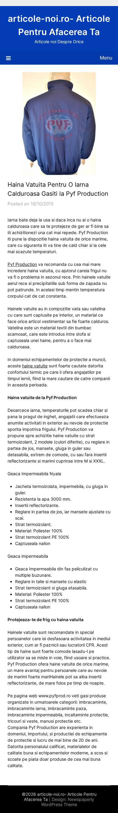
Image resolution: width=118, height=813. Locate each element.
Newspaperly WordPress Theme (67, 802)
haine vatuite (35, 365)
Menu (106, 58)
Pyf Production (22, 264)
